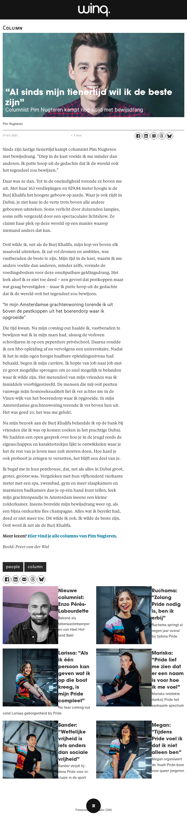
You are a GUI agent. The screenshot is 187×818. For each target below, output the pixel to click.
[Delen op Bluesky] (169, 136)
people (13, 567)
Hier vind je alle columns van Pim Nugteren (72, 536)
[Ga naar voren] (93, 10)
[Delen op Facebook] (138, 136)
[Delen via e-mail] (154, 136)
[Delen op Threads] (161, 136)
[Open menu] (93, 806)
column (35, 567)
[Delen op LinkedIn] (146, 136)
